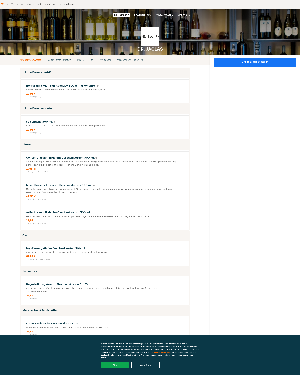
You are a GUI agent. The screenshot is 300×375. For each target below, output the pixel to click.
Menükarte (121, 15)
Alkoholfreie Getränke (59, 59)
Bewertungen (142, 15)
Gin (91, 59)
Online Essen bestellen (255, 61)
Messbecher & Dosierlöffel (130, 59)
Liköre (80, 59)
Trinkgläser (105, 59)
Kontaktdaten (164, 15)
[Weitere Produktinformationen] (98, 86)
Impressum (184, 15)
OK (115, 365)
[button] (188, 60)
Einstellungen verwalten (160, 352)
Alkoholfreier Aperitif (31, 59)
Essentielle (145, 365)
